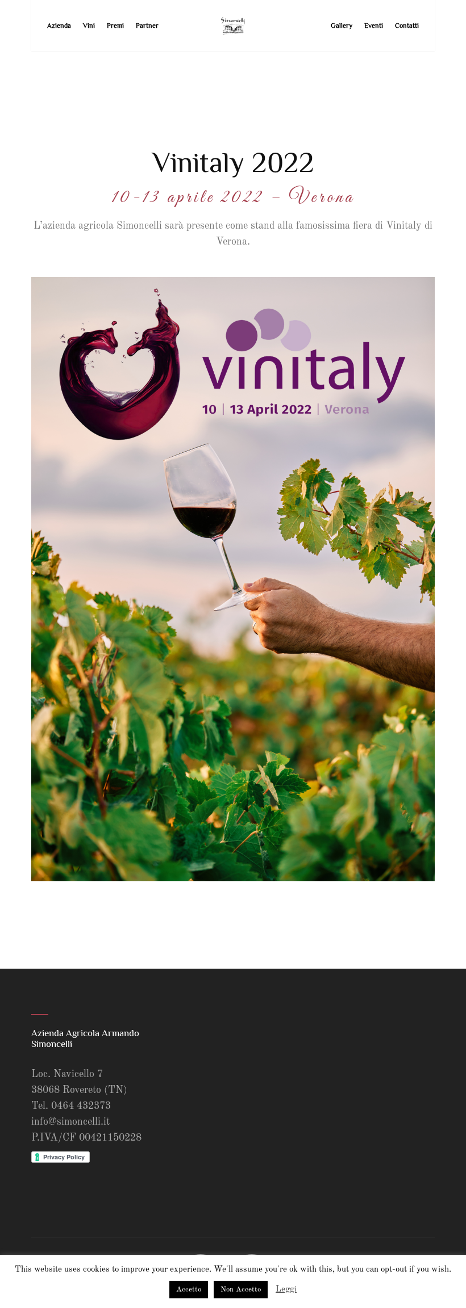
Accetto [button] (188, 1289)
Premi (115, 26)
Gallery (341, 26)
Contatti (407, 26)
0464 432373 (81, 1106)
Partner (147, 26)
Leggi (286, 1289)
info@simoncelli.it (70, 1122)
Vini (89, 26)
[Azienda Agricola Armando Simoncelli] (233, 26)
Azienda (59, 26)
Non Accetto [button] (240, 1289)
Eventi (373, 26)
